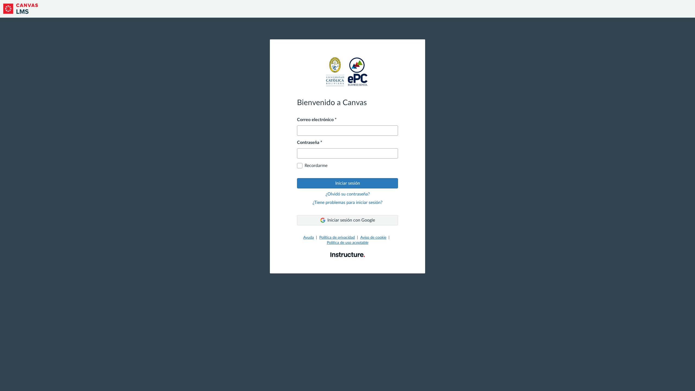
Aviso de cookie (373, 237)
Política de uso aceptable (347, 243)
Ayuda (308, 237)
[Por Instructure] (347, 254)
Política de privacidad (337, 237)
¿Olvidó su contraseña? (348, 194)
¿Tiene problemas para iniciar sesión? (347, 202)
